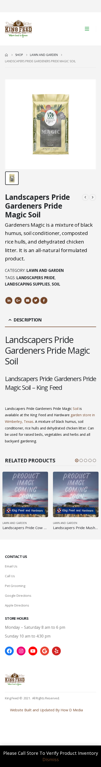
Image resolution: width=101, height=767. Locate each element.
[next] (92, 197)
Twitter (36, 300)
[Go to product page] (25, 494)
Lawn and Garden (45, 270)
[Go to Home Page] (6, 55)
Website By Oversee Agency (27, 727)
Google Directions (18, 595)
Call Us (10, 576)
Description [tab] (27, 320)
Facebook (44, 300)
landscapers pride (35, 277)
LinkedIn (9, 300)
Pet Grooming (15, 586)
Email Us (11, 566)
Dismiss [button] (50, 759)
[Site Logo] (18, 29)
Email (28, 300)
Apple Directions (17, 605)
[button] (88, 29)
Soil (75, 408)
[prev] (85, 197)
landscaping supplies (27, 284)
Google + (18, 300)
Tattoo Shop (15, 734)
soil (56, 284)
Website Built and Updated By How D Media (46, 709)
